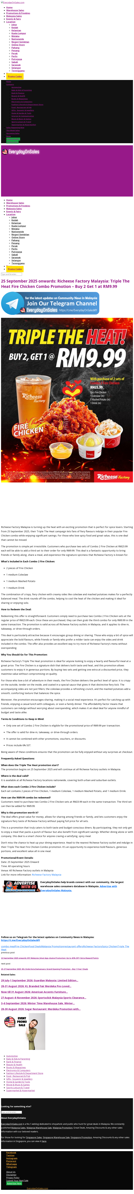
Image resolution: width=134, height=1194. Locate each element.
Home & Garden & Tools (21, 113)
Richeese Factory (92, 946)
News (8, 136)
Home (9, 7)
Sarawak (16, 65)
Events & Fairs (13, 19)
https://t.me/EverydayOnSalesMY (20, 940)
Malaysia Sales (14, 16)
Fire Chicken (22, 946)
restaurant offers (73, 946)
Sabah (15, 62)
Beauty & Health (18, 96)
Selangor (16, 67)
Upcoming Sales (12, 133)
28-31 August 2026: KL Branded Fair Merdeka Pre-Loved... (36, 986)
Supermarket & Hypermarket (24, 125)
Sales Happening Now (15, 127)
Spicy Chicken (109, 946)
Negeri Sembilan (20, 42)
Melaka (15, 36)
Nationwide (18, 39)
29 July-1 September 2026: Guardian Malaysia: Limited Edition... (39, 980)
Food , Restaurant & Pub (22, 107)
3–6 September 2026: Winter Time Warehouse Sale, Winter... (38, 1003)
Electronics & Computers (22, 102)
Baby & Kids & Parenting (22, 90)
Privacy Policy (12, 1177)
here (44, 1141)
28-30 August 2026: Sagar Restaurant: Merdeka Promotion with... (41, 1009)
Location (10, 21)
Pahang (15, 47)
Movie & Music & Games (21, 119)
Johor (14, 24)
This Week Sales (13, 130)
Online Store (18, 44)
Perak (15, 53)
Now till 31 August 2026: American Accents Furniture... (34, 992)
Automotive (16, 87)
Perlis (14, 56)
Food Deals (35, 946)
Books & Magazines (20, 99)
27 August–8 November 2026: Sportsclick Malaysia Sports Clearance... (43, 997)
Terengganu (18, 70)
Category (10, 84)
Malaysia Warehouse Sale (39, 1127)
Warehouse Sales (15, 10)
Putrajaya (17, 59)
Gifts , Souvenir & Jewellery (23, 110)
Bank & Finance (18, 93)
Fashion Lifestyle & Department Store (27, 104)
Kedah (15, 27)
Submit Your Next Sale (17, 1180)
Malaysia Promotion (52, 946)
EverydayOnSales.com (11, 1124)
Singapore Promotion (81, 1137)
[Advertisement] (67, 177)
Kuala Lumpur (19, 33)
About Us (10, 1171)
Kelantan (16, 30)
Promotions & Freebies (18, 13)
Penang (15, 50)
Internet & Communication (23, 116)
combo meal (8, 946)
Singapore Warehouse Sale (56, 1137)
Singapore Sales (34, 1137)
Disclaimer (11, 1174)
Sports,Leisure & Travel (21, 122)
